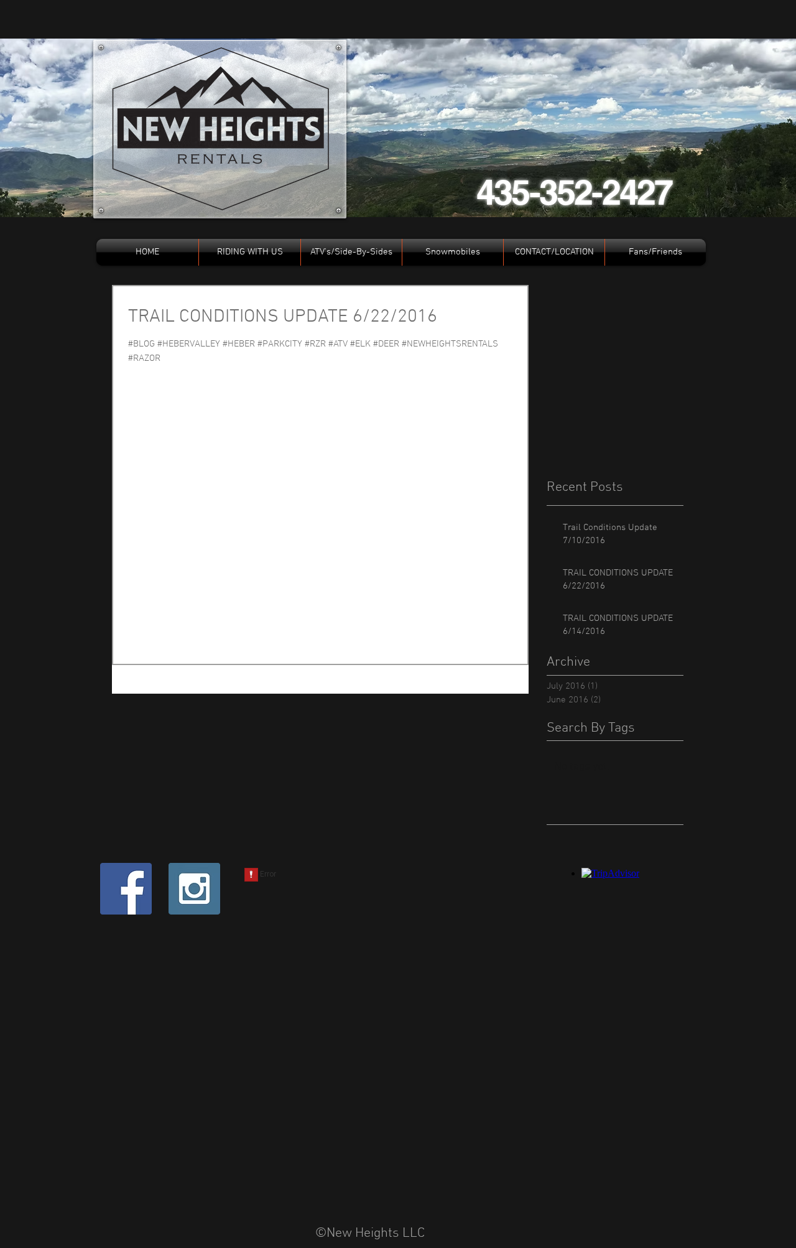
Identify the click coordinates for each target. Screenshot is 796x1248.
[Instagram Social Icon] (194, 889)
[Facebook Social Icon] (126, 889)
